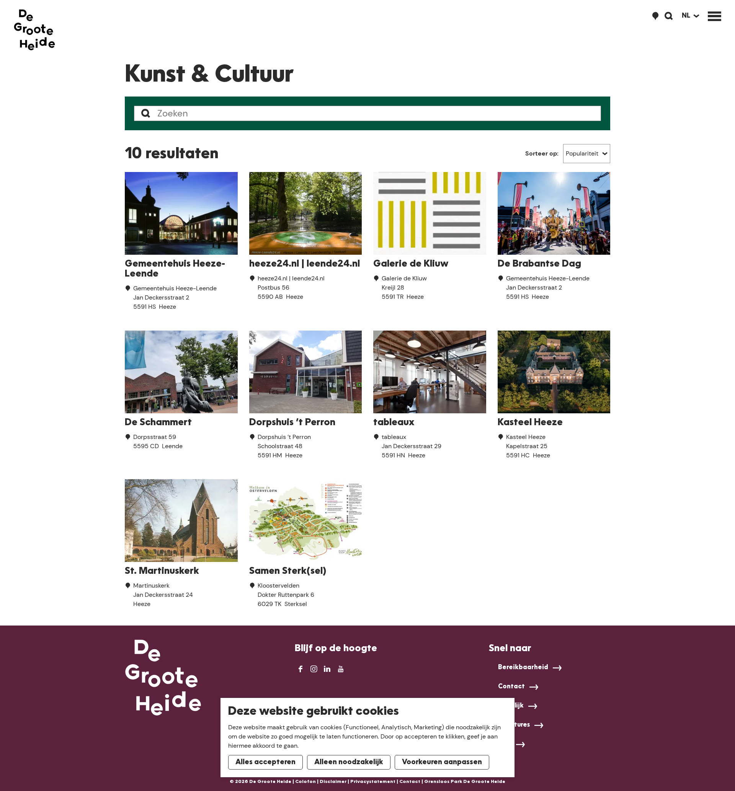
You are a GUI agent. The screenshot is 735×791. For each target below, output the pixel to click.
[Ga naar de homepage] (34, 30)
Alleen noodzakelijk (348, 762)
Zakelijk (511, 706)
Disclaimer (333, 782)
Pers (504, 744)
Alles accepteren (265, 762)
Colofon (305, 782)
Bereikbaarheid (523, 668)
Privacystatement (372, 782)
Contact (511, 687)
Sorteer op (542, 153)
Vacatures (514, 725)
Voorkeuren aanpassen (442, 762)
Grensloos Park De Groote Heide (464, 782)
